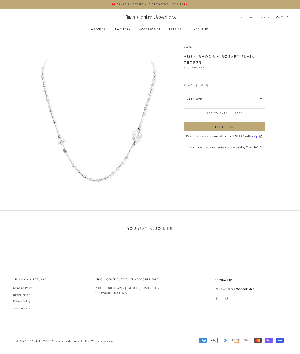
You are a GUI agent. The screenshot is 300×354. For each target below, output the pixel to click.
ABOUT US (201, 29)
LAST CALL (177, 29)
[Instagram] (226, 298)
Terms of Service (23, 308)
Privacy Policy (21, 301)
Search (264, 17)
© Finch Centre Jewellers (36, 341)
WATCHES (98, 29)
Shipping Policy (22, 288)
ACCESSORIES (149, 29)
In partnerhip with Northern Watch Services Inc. (86, 341)
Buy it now (224, 127)
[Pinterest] (207, 85)
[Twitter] (202, 85)
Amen (188, 47)
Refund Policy (21, 295)
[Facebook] (196, 85)
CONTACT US (224, 280)
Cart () (283, 17)
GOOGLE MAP (245, 289)
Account (247, 17)
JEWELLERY (122, 29)
